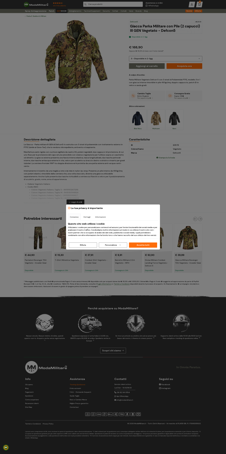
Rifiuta (83, 245)
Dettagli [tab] (87, 217)
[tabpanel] (113, 229)
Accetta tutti (143, 245)
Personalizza (111, 245)
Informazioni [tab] (100, 217)
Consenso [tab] (74, 217)
